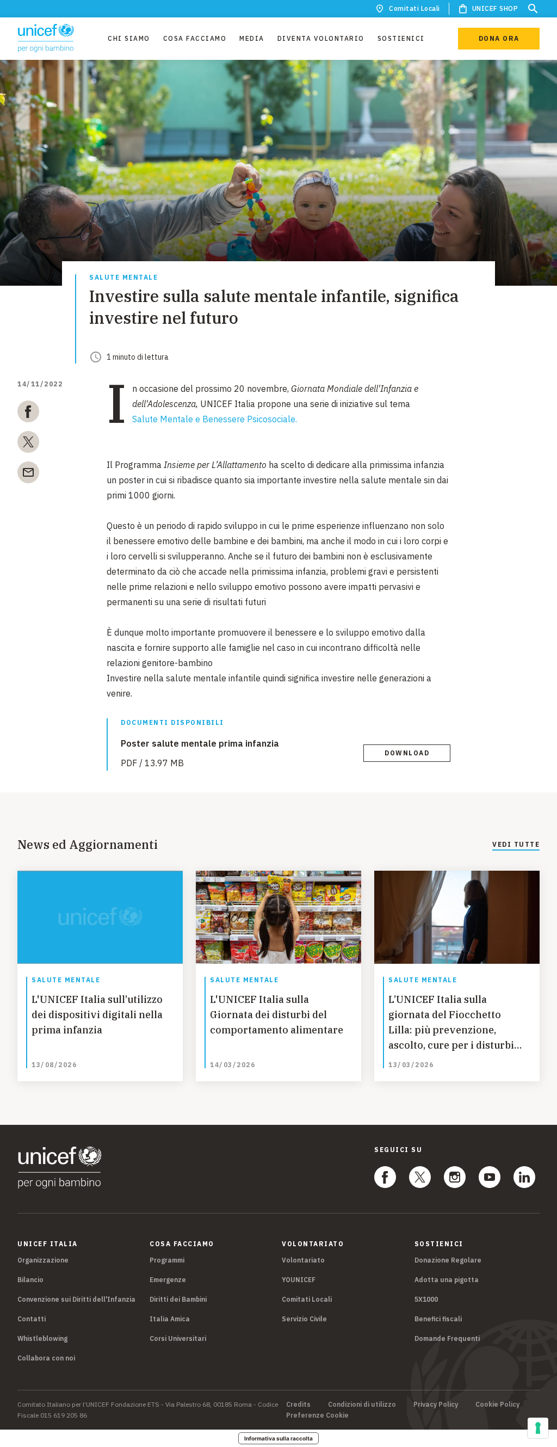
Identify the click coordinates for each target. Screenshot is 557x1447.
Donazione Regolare (447, 1260)
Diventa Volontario (320, 38)
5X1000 (426, 1299)
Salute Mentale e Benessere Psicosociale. (214, 419)
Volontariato (303, 1260)
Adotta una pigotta (446, 1280)
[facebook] (28, 414)
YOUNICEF (298, 1280)
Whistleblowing (42, 1338)
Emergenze (168, 1280)
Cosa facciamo (195, 38)
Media (251, 38)
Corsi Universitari (178, 1338)
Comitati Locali (414, 8)
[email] (28, 474)
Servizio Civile (304, 1319)
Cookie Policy (497, 1404)
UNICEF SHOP (495, 8)
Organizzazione (43, 1260)
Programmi (167, 1260)
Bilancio (30, 1280)
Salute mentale (123, 277)
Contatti (31, 1319)
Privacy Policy (435, 1404)
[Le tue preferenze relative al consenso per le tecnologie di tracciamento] (538, 1428)
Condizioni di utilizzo (362, 1404)
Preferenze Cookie (317, 1415)
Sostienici (401, 38)
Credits (298, 1404)
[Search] (533, 8)
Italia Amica (170, 1319)
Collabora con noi (46, 1358)
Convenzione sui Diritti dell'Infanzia (76, 1299)
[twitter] (28, 444)
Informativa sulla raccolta (278, 1438)
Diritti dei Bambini (178, 1299)
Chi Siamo (129, 38)
